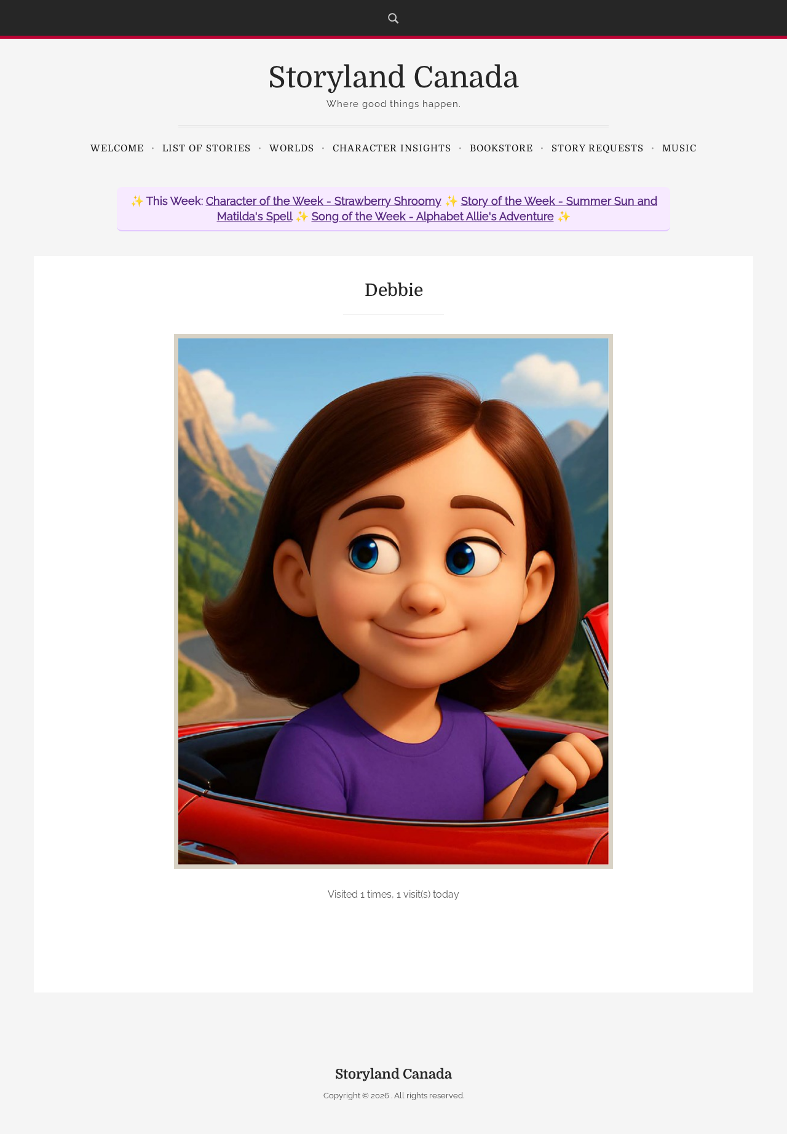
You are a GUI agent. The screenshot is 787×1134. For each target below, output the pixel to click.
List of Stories (206, 148)
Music (679, 148)
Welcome (117, 148)
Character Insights (392, 148)
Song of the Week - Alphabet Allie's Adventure (433, 216)
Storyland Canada (393, 78)
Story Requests (598, 148)
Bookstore (501, 148)
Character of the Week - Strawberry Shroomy (323, 200)
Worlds (291, 148)
